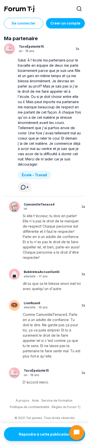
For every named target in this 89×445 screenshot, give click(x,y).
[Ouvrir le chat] (76, 432)
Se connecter (24, 23)
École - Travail (34, 175)
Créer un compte (65, 23)
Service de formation (56, 400)
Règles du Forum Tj (66, 407)
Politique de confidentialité (29, 407)
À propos (22, 400)
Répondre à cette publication (44, 434)
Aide (35, 400)
